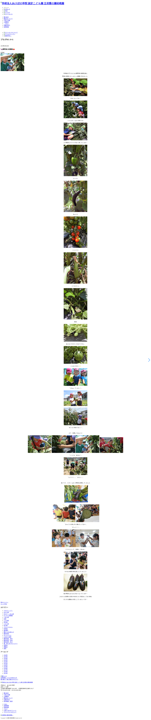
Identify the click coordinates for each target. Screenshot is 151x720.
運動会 (6, 647)
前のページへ (4, 602)
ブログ (6, 709)
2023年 (6, 660)
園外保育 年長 (8, 640)
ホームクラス (7, 635)
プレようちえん (8, 627)
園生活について (8, 18)
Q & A (7, 23)
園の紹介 (6, 17)
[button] (149, 360)
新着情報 (6, 707)
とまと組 (6, 623)
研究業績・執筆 (8, 701)
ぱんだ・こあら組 (9, 614)
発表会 (6, 645)
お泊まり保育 (7, 637)
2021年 (6, 663)
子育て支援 (7, 20)
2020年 (6, 665)
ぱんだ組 (6, 612)
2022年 (6, 661)
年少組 (6, 625)
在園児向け (7, 25)
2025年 (6, 656)
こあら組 (6, 617)
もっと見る (4, 604)
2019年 (6, 666)
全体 (5, 619)
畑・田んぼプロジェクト (11, 643)
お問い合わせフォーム (10, 710)
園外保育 (6, 633)
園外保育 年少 (8, 642)
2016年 (6, 671)
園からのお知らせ (9, 632)
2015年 (6, 673)
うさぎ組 (6, 620)
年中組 (6, 622)
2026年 (6, 655)
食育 (5, 648)
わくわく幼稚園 (8, 615)
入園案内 (6, 22)
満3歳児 (6, 630)
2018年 (6, 668)
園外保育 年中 (8, 638)
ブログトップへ (8, 610)
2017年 (6, 670)
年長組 (6, 628)
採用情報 (6, 705)
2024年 (6, 658)
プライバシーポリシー (10, 712)
